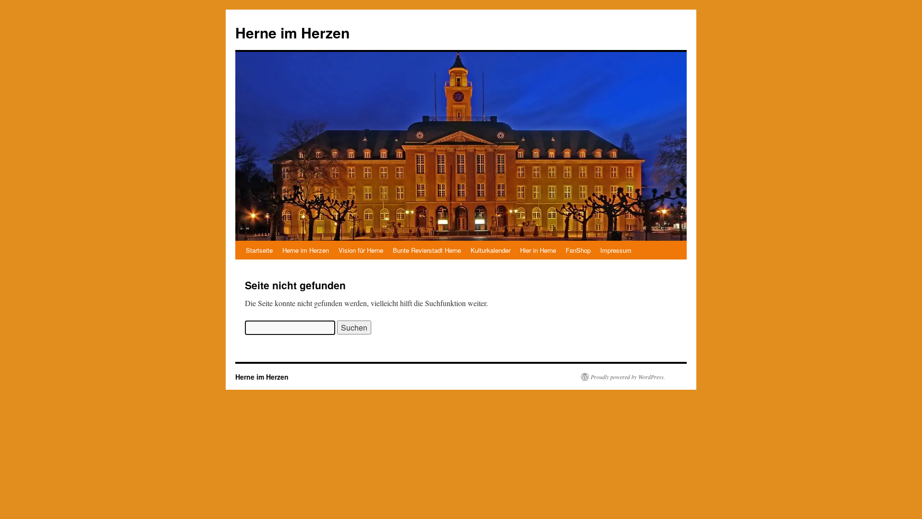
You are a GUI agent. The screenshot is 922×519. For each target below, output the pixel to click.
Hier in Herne (538, 250)
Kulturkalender (490, 250)
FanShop (578, 250)
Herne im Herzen (292, 32)
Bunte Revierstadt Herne (427, 250)
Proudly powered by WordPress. (628, 377)
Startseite (259, 250)
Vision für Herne (361, 250)
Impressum (615, 250)
